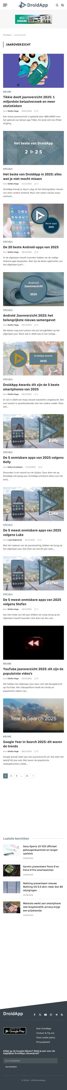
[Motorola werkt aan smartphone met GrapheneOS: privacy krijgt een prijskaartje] (11, 907)
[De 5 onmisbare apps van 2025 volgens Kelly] (33, 431)
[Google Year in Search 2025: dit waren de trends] (33, 715)
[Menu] (5, 5)
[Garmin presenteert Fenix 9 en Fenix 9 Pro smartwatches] (11, 870)
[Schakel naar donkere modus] (57, 5)
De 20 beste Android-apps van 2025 (31, 247)
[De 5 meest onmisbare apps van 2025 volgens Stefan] (33, 573)
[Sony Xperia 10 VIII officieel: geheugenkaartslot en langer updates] (11, 850)
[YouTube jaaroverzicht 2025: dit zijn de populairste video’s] (33, 643)
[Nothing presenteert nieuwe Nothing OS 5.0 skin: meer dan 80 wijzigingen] (11, 887)
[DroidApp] (33, 5)
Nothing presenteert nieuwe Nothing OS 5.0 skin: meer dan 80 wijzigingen (43, 887)
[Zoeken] (62, 5)
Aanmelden (11, 1066)
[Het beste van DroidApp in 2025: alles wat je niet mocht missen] (33, 148)
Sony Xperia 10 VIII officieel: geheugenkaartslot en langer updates (40, 850)
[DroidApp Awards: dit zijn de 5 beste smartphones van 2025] (33, 358)
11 (27, 776)
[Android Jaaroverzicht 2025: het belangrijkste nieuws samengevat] (33, 289)
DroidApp (7, 35)
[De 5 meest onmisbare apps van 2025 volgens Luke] (33, 504)
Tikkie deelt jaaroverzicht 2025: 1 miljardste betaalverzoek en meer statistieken (29, 101)
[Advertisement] (33, 808)
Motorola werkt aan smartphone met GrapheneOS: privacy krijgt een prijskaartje (42, 907)
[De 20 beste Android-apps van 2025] (33, 221)
